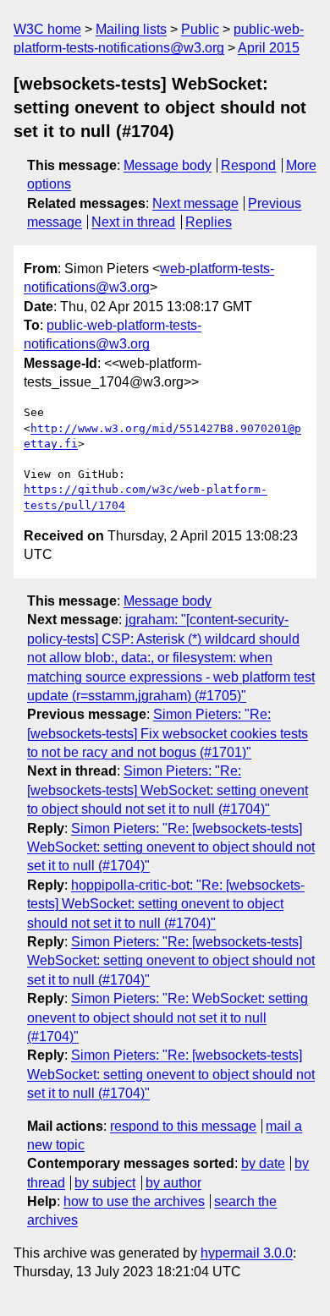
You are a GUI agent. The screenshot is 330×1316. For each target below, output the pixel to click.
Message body (168, 165)
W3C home (47, 29)
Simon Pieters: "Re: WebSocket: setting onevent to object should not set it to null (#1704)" (167, 1017)
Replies (208, 222)
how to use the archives (134, 1201)
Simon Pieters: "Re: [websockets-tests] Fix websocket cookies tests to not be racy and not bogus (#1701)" (167, 733)
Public (200, 29)
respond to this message (183, 1126)
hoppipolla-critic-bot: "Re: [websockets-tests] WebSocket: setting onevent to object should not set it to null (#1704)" (166, 904)
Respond (248, 165)
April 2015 (269, 48)
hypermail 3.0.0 (247, 1253)
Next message (195, 203)
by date (263, 1163)
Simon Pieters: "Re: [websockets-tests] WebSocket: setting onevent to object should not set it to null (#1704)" (167, 790)
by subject (104, 1183)
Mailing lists (131, 29)
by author (173, 1183)
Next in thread (133, 222)
